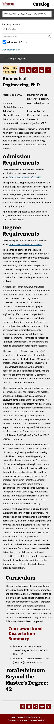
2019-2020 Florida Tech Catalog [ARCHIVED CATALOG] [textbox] (27, 14)
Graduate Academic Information (25, 177)
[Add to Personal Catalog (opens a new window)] (29, 70)
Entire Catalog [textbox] (9, 29)
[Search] (50, 36)
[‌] (8, 5)
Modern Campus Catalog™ (33, 720)
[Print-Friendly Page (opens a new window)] (41, 70)
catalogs (18, 717)
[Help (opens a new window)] (48, 70)
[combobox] (27, 14)
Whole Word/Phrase (17, 42)
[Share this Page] (35, 70)
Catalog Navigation (16, 58)
